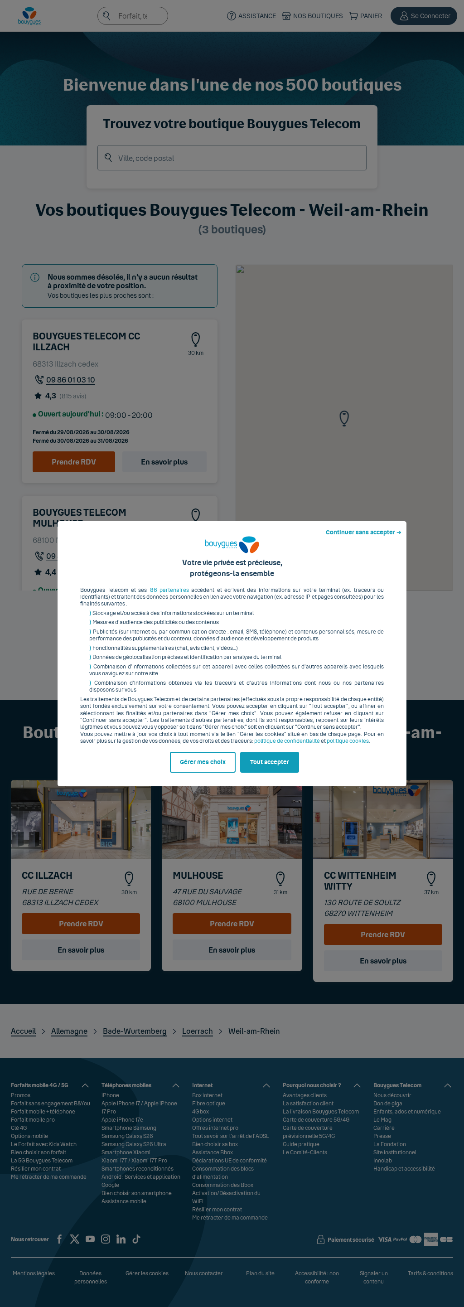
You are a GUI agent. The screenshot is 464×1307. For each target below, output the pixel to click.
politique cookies (348, 741)
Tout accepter (269, 762)
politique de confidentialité (287, 741)
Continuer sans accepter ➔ (363, 532)
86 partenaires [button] (169, 590)
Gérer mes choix (203, 762)
